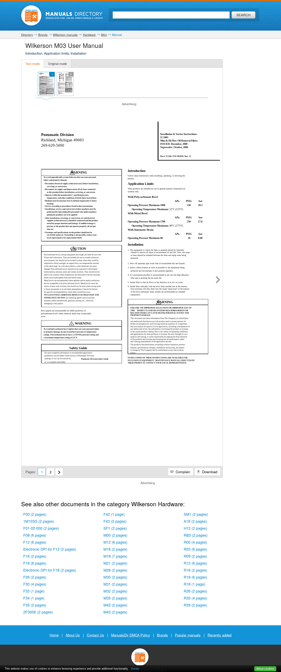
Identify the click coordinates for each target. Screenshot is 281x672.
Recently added (219, 634)
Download (209, 471)
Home (54, 634)
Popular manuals (188, 634)
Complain (182, 471)
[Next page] (218, 280)
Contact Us (95, 634)
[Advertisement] (122, 111)
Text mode (33, 63)
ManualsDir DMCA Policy (130, 634)
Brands (162, 634)
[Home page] (31, 15)
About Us (73, 634)
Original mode (57, 63)
